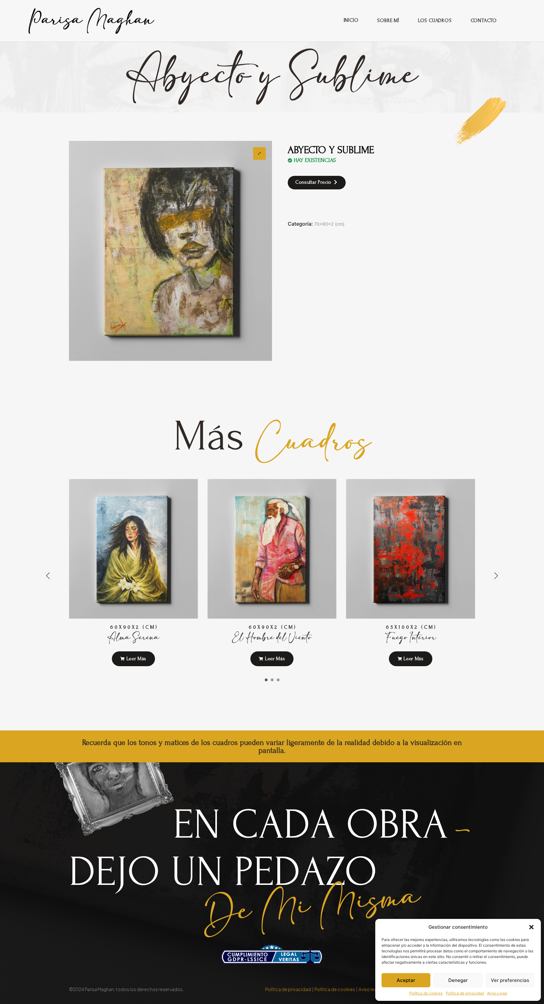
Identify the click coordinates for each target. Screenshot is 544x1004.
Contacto (484, 20)
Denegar (458, 980)
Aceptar (406, 980)
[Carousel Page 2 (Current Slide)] (272, 679)
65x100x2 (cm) (411, 627)
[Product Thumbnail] (259, 153)
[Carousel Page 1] (266, 679)
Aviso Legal (497, 993)
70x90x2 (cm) (329, 224)
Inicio (351, 20)
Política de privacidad (465, 993)
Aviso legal (370, 989)
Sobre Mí (388, 20)
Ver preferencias (510, 980)
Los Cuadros (435, 20)
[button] (531, 927)
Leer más (135, 658)
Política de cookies (426, 993)
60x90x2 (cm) (134, 627)
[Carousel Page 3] (278, 679)
